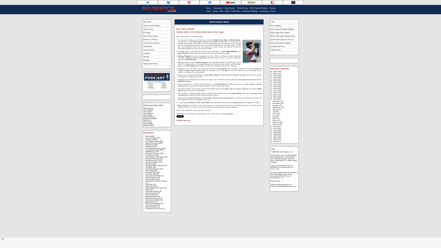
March (275, 120)
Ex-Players (147, 33)
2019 (275, 86)
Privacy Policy (275, 181)
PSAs (147, 189)
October (276, 105)
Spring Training (151, 193)
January (276, 124)
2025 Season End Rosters (152, 26)
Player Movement (152, 143)
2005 (275, 141)
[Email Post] (176, 123)
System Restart (151, 177)
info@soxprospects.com (283, 184)
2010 (275, 131)
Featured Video (151, 172)
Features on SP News (150, 39)
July (274, 112)
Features (148, 140)
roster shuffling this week (192, 102)
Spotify (164, 86)
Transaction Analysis (153, 200)
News (147, 136)
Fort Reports (150, 155)
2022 (275, 80)
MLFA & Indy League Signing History (283, 36)
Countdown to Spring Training (156, 181)
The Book (149, 167)
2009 (275, 133)
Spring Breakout (151, 207)
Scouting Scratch (151, 160)
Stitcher (164, 88)
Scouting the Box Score (154, 208)
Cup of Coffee (150, 138)
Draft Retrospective (152, 169)
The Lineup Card (151, 205)
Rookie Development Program (281, 43)
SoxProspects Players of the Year (282, 39)
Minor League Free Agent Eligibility (282, 29)
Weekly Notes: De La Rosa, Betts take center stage (199, 32)
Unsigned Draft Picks (278, 46)
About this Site (148, 29)
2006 (275, 139)
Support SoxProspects (150, 64)
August (275, 110)
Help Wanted (147, 46)
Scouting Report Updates (154, 165)
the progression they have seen (249, 79)
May (274, 116)
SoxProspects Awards (153, 148)
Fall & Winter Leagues (150, 36)
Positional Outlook (152, 191)
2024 (275, 76)
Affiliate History (276, 50)
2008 (275, 135)
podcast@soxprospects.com (286, 186)
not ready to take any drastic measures (235, 89)
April (274, 118)
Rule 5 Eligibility (276, 26)
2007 (275, 137)
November (277, 103)
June (275, 114)
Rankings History (149, 50)
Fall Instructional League (154, 188)
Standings (146, 60)
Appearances (150, 202)
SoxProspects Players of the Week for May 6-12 (210, 42)
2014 (275, 97)
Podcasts (149, 146)
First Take (149, 184)
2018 (275, 88)
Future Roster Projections (151, 43)
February (276, 122)
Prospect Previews (152, 158)
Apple (164, 84)
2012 (275, 126)
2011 (275, 129)
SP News (151, 88)
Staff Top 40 (150, 186)
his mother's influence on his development (218, 98)
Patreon (150, 84)
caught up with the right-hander (196, 58)
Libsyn (151, 86)
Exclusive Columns (152, 153)
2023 (275, 78)
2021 (275, 82)
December (277, 101)
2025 (275, 74)
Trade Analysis (150, 179)
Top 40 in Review (151, 162)
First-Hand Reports (152, 150)
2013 (275, 99)
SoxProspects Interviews (154, 157)
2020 (275, 84)
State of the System (152, 198)
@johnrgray (229, 114)
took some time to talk (216, 62)
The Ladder (149, 171)
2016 (275, 93)
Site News (149, 164)
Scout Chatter (150, 195)
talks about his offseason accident (233, 75)
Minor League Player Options (280, 33)
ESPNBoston (150, 152)
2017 (275, 91)
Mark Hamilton (232, 51)
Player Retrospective (153, 203)
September (277, 107)
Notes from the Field (153, 176)
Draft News (149, 145)
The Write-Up (150, 174)
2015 (275, 95)
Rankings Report (151, 196)
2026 (275, 71)
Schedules (146, 53)
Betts (224, 51)
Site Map (146, 57)
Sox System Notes (152, 141)
